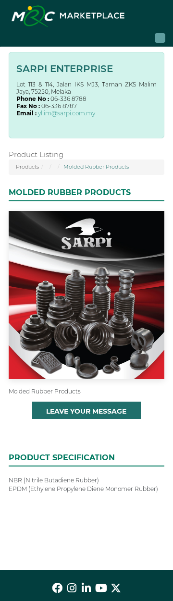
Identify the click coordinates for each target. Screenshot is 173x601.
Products (27, 166)
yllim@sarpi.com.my (66, 113)
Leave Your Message (86, 411)
